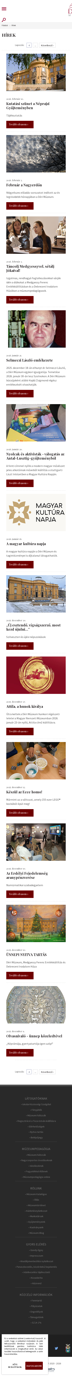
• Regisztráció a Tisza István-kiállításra (36, 1121)
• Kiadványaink (36, 1227)
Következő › (47, 45)
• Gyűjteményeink (36, 1221)
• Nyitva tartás (36, 1132)
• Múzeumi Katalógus (36, 1194)
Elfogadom (34, 1365)
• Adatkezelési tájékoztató (36, 1272)
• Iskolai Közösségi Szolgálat (36, 1104)
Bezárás (43, 1339)
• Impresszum (36, 1255)
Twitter (57, 1348)
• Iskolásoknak (36, 1165)
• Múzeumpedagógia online (36, 1177)
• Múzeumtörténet (36, 1205)
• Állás (36, 1199)
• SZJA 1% (36, 1322)
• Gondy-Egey (36, 1250)
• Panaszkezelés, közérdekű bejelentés (36, 1266)
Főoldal (5, 25)
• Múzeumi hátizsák (36, 1115)
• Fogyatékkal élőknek (36, 1171)
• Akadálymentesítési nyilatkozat (36, 1261)
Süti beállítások (15, 1365)
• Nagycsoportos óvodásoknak (36, 1160)
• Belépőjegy (36, 1137)
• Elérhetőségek (36, 1126)
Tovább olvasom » (18, 124)
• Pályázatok (36, 1306)
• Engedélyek (36, 1311)
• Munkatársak (36, 1216)
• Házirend (36, 1283)
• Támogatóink (36, 1317)
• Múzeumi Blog (36, 1233)
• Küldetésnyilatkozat (36, 1210)
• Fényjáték (36, 1109)
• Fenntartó (36, 1300)
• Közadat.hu (36, 1277)
